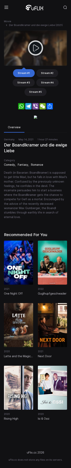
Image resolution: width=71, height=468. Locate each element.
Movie (7, 21)
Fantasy (23, 164)
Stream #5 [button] (35, 91)
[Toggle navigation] (6, 7)
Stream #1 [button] (24, 73)
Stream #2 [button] (47, 73)
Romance (37, 164)
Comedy (9, 164)
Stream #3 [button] (23, 82)
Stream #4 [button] (47, 82)
